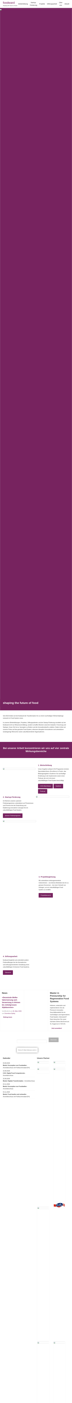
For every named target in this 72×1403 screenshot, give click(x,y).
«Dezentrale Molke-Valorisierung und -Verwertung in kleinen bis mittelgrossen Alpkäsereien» (11, 1002)
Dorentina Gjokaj (10, 1013)
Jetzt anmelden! (56, 1028)
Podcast (42, 791)
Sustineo (58, 786)
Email (32, 1038)
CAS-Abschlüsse (45, 786)
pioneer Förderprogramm (12, 815)
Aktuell (66, 4)
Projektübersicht (46, 895)
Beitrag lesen (7, 1017)
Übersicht (8, 972)
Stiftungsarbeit (52, 4)
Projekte (42, 4)
